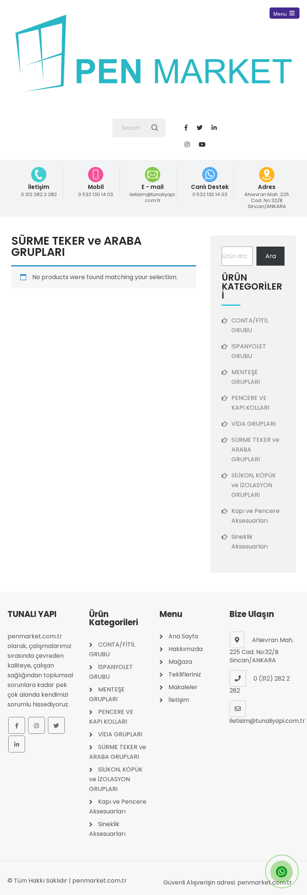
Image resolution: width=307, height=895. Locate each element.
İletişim (178, 700)
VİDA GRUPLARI (253, 423)
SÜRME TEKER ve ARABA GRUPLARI (255, 450)
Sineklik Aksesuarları (249, 541)
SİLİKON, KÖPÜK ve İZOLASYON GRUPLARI (253, 485)
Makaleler (183, 687)
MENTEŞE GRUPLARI (245, 377)
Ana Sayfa (183, 636)
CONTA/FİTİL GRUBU (249, 325)
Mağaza (180, 661)
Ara (270, 256)
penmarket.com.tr (99, 880)
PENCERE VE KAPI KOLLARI (250, 403)
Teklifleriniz (184, 674)
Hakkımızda (185, 649)
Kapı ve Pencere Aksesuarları (255, 516)
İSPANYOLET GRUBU (248, 351)
